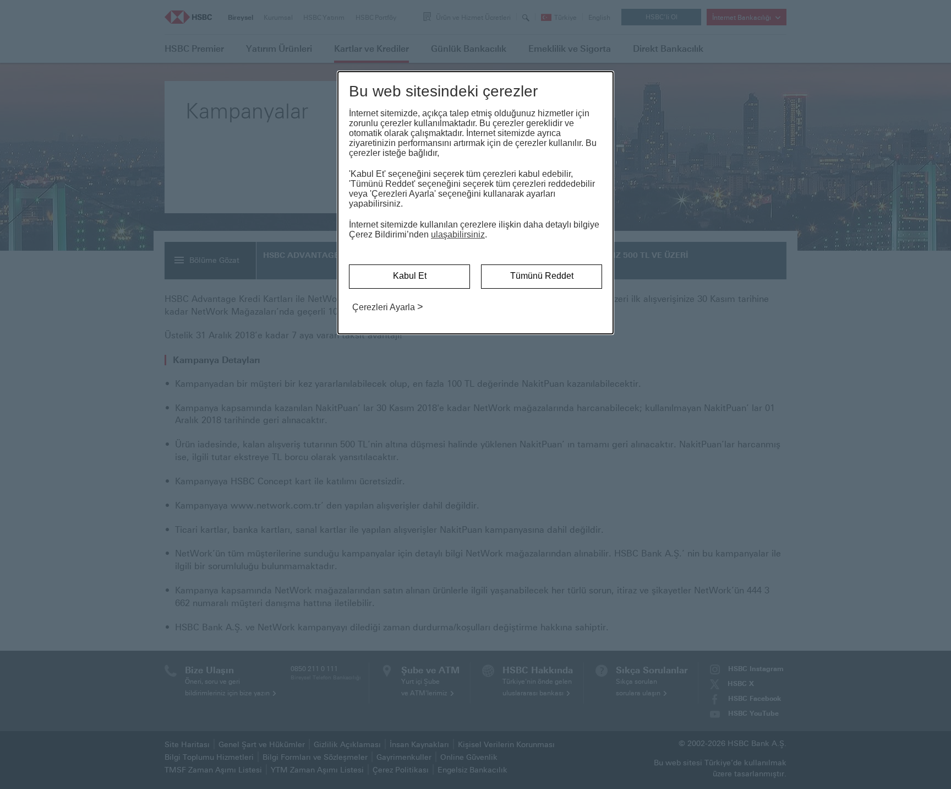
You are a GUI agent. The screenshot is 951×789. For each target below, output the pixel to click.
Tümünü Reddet (541, 275)
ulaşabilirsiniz (458, 234)
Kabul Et (410, 275)
